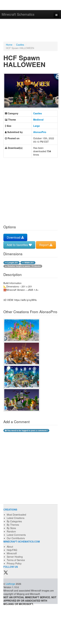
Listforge (10, 583)
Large (36, 125)
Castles (20, 44)
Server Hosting (15, 556)
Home (9, 44)
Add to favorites (18, 245)
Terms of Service (16, 560)
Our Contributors (16, 538)
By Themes (13, 524)
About (10, 546)
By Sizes (11, 528)
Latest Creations (15, 518)
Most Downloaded (16, 514)
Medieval (38, 119)
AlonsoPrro (39, 132)
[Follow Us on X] (5, 572)
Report (44, 245)
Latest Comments (16, 534)
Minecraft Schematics (18, 14)
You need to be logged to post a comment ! (27, 430)
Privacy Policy (14, 563)
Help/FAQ (12, 550)
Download (14, 237)
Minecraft (12, 553)
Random (11, 531)
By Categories (14, 521)
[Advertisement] (30, 30)
